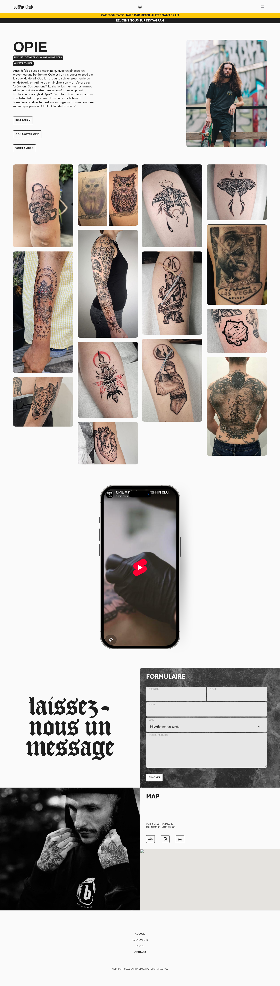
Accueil (140, 934)
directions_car (180, 839)
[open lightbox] (43, 205)
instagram (23, 120)
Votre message (158, 735)
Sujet (152, 720)
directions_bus (165, 839)
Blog (140, 946)
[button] (172, 632)
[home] (23, 6)
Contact (140, 952)
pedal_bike (150, 839)
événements (140, 940)
